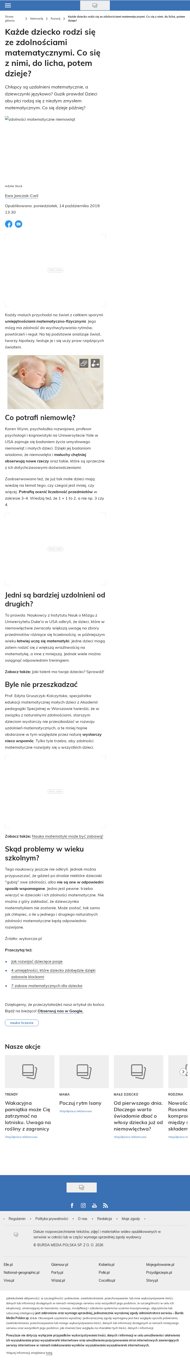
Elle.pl (8, 1264)
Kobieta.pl (106, 1264)
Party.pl (57, 1272)
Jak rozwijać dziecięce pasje (37, 961)
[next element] (183, 1112)
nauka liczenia (21, 1023)
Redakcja (104, 1218)
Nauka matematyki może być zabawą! (67, 836)
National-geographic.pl (21, 1272)
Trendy (11, 1094)
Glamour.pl (59, 1264)
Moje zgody (131, 1218)
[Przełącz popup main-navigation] (7, 5)
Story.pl (152, 1280)
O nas (82, 1218)
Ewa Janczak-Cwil (21, 195)
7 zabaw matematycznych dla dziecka (46, 985)
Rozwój (55, 18)
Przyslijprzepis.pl (159, 1272)
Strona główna (10, 18)
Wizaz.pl (58, 1280)
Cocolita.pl (107, 1280)
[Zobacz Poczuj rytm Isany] (84, 1071)
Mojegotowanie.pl (160, 1264)
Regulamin (17, 1218)
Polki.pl (104, 1272)
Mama (64, 1094)
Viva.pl (9, 1280)
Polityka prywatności (51, 1218)
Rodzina (175, 1094)
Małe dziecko (126, 1094)
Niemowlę (36, 18)
